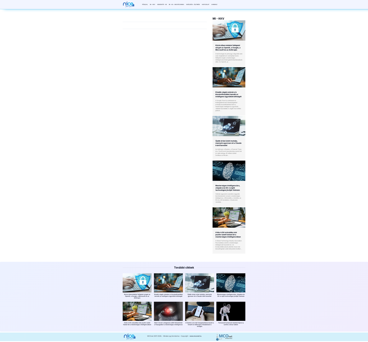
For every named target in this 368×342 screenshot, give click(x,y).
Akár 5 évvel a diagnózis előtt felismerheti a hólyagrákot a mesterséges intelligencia (168, 323)
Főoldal (145, 4)
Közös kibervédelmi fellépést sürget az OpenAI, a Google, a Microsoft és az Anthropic (227, 47)
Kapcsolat (205, 4)
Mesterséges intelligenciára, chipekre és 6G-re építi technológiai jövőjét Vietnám (227, 188)
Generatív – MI (162, 4)
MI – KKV (152, 4)
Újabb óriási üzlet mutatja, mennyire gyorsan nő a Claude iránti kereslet (228, 143)
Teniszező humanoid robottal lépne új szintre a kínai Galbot (231, 323)
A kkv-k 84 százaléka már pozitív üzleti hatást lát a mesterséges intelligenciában (228, 234)
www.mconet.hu (195, 336)
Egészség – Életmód (193, 4)
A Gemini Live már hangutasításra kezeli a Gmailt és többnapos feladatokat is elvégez (200, 324)
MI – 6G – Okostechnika (176, 4)
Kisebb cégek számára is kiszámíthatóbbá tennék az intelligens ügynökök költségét (228, 94)
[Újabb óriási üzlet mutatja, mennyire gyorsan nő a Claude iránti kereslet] (229, 126)
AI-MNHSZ (214, 4)
